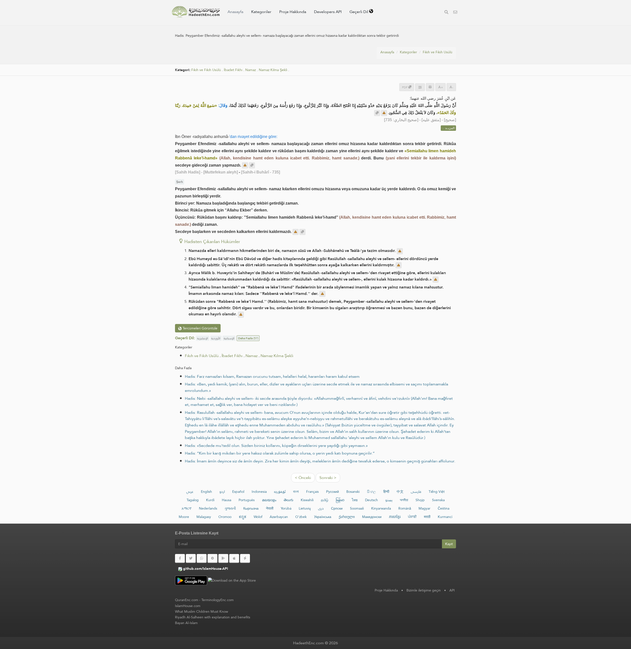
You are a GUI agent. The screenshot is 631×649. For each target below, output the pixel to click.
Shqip (420, 500)
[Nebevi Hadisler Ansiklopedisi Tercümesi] (195, 12)
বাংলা (296, 491)
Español (238, 491)
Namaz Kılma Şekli (273, 70)
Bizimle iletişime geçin (423, 590)
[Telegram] (212, 558)
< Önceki (303, 477)
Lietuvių (305, 508)
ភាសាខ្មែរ (395, 517)
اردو (222, 491)
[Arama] (446, 13)
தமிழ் (324, 500)
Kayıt (449, 544)
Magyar (424, 508)
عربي (189, 491)
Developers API (328, 11)
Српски (337, 508)
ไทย (355, 500)
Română (404, 508)
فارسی (416, 491)
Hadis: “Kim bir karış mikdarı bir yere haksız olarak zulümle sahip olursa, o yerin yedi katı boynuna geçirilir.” (280, 453)
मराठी (427, 517)
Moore (184, 517)
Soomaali (357, 508)
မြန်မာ (340, 500)
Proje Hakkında (292, 11)
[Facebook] (180, 558)
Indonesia (259, 491)
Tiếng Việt (437, 491)
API (452, 590)
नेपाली (269, 508)
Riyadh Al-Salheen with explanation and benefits (212, 617)
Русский (332, 491)
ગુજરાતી (230, 508)
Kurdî (210, 500)
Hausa (226, 500)
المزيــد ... (448, 128)
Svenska (438, 500)
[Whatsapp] (202, 558)
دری (321, 508)
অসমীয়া (404, 500)
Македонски (372, 517)
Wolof (258, 517)
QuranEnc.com (186, 600)
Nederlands (208, 508)
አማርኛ (187, 508)
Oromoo (224, 517)
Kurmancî (445, 517)
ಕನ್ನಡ (242, 517)
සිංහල (371, 491)
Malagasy (203, 517)
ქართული (347, 517)
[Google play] (223, 558)
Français (312, 491)
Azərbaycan (279, 517)
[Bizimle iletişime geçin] (455, 13)
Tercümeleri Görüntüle (199, 328)
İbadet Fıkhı (233, 70)
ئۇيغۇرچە (280, 491)
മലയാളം (269, 500)
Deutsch (371, 500)
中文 (400, 491)
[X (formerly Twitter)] (191, 558)
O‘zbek (301, 517)
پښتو (388, 500)
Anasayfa (235, 11)
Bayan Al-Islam (186, 623)
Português (247, 500)
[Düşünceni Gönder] (384, 113)
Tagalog (193, 500)
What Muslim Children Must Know (201, 611)
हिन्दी (386, 491)
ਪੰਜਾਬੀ (412, 517)
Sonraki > (327, 477)
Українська (322, 517)
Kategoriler (261, 11)
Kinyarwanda (381, 508)
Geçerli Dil (359, 11)
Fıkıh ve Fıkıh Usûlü (437, 52)
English (206, 491)
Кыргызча (251, 508)
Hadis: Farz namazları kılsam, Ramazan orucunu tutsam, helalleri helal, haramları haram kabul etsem (272, 376)
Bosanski (353, 491)
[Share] (420, 87)
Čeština (443, 508)
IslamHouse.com (187, 606)
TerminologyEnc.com (217, 600)
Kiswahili (307, 500)
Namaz (250, 70)
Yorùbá (286, 508)
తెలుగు (288, 500)
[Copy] (377, 113)
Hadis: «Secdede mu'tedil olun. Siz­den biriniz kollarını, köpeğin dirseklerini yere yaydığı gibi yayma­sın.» (276, 445)
